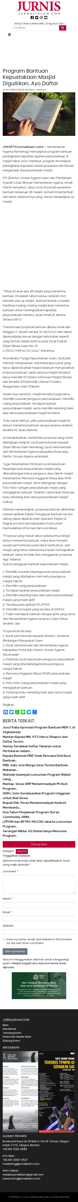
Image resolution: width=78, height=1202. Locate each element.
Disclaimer (9, 1029)
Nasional (21, 851)
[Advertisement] (39, 52)
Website (8, 926)
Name (8, 898)
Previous (69, 1047)
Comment (10, 871)
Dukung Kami (39, 844)
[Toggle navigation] (9, 34)
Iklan (6, 1025)
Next (72, 1047)
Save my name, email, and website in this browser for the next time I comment (39, 941)
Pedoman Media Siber (17, 1037)
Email (7, 912)
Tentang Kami (12, 1033)
